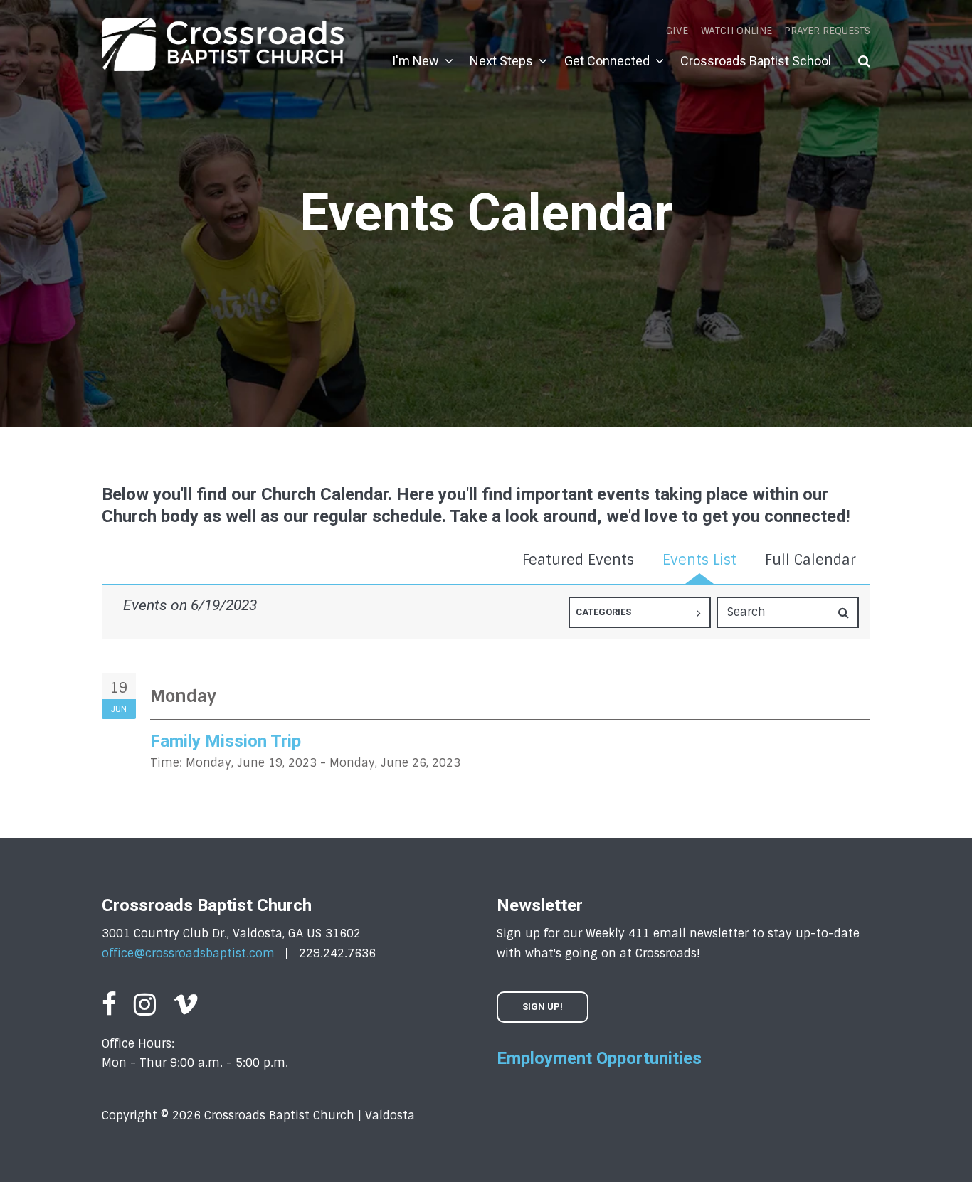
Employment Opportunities (599, 1058)
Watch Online (736, 30)
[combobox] (640, 612)
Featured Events (578, 559)
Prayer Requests (827, 30)
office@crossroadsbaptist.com (188, 953)
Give (677, 30)
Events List (699, 559)
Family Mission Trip (225, 741)
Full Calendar (810, 559)
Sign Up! (542, 1006)
